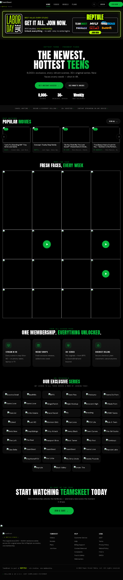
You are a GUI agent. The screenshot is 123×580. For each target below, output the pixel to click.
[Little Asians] (31, 413)
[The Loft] (12, 440)
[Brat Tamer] (71, 440)
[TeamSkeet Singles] (31, 449)
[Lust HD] (31, 422)
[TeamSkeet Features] (51, 449)
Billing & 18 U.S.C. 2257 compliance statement (26, 574)
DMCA (101, 555)
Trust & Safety (79, 555)
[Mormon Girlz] (51, 422)
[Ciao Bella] (12, 449)
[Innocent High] (91, 404)
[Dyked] (12, 422)
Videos (56, 4)
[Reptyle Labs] (111, 449)
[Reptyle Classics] (41, 468)
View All (113, 121)
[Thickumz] (91, 395)
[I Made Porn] (111, 404)
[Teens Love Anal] (12, 404)
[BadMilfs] (31, 395)
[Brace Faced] (51, 413)
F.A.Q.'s (101, 552)
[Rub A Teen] (111, 422)
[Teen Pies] (71, 395)
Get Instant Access (49, 85)
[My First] (91, 440)
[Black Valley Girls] (61, 468)
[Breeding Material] (91, 413)
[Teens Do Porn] (111, 395)
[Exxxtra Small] (12, 395)
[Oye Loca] (71, 422)
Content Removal (80, 548)
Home (48, 4)
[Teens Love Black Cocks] (31, 404)
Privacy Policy (104, 545)
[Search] (94, 4)
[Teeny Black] (71, 431)
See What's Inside (76, 85)
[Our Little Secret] (51, 459)
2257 (100, 538)
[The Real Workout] (31, 440)
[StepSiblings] (31, 431)
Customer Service (80, 538)
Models (66, 4)
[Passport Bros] (51, 440)
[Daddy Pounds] (91, 459)
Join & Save (61, 510)
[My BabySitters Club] (71, 413)
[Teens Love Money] (91, 449)
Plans (74, 4)
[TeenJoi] (12, 413)
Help (76, 541)
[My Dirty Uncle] (71, 459)
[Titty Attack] (51, 431)
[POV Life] (91, 422)
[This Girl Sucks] (111, 431)
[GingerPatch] (51, 404)
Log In (102, 4)
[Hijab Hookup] (71, 404)
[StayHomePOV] (31, 459)
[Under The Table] (81, 468)
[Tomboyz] (111, 440)
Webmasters (78, 559)
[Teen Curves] (91, 431)
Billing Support (79, 545)
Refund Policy (103, 548)
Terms (101, 541)
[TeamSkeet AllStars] (71, 449)
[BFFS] (51, 395)
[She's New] (12, 431)
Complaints (78, 552)
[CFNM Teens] (111, 413)
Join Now (115, 4)
